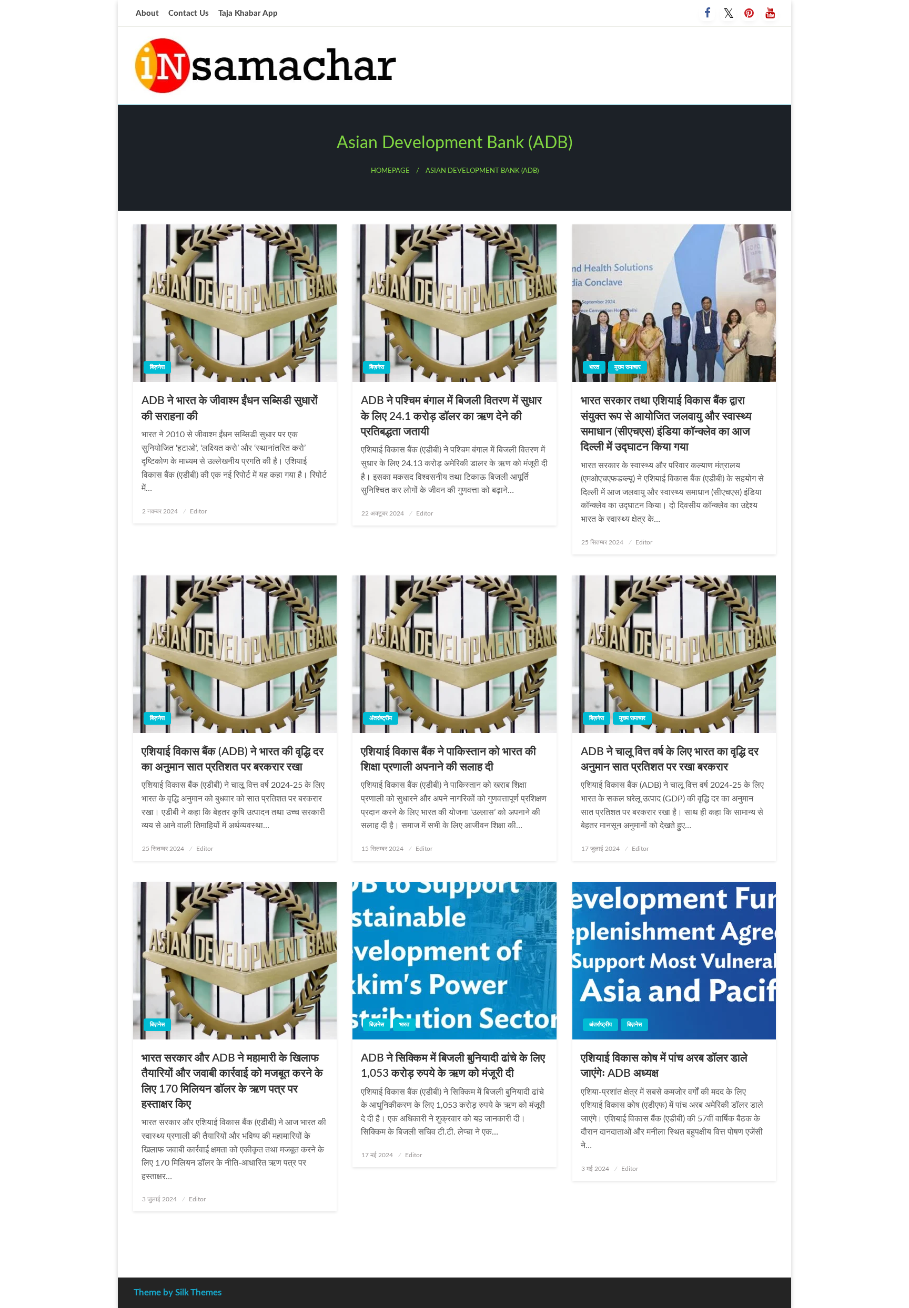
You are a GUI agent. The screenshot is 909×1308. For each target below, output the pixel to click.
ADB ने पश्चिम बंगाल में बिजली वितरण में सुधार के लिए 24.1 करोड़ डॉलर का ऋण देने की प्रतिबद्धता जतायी (451, 416)
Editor (198, 511)
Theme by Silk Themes (177, 1292)
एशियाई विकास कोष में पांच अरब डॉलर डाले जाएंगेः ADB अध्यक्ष (664, 1066)
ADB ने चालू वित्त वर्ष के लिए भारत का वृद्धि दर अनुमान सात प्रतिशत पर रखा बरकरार (670, 759)
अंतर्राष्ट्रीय (380, 718)
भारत (594, 367)
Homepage (390, 171)
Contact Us (188, 13)
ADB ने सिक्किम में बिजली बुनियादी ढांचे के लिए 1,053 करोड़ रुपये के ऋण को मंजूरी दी (453, 1066)
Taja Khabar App (248, 13)
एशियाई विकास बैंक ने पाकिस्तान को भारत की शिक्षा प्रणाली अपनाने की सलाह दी (448, 759)
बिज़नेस (157, 367)
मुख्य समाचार (627, 367)
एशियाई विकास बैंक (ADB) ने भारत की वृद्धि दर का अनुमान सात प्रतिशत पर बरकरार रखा (233, 759)
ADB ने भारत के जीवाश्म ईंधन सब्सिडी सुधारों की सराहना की (230, 408)
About (147, 13)
